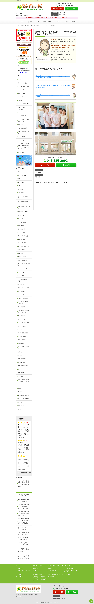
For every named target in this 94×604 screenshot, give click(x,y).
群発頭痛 (20, 189)
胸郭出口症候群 (22, 339)
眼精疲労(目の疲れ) (23, 260)
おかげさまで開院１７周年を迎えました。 (23, 528)
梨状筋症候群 (21, 229)
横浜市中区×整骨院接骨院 (24, 70)
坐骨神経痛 (21, 225)
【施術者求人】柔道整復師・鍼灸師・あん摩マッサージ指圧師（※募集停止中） (23, 146)
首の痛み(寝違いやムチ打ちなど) (24, 207)
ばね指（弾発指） (22, 336)
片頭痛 (20, 185)
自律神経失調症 (22, 242)
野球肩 (20, 329)
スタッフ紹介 (21, 90)
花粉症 (20, 355)
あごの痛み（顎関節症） (23, 202)
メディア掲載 (21, 136)
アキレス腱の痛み (22, 326)
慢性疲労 (20, 391)
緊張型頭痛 (21, 182)
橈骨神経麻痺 (21, 362)
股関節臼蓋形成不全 (23, 365)
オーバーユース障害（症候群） (23, 302)
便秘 (19, 388)
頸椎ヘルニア (21, 215)
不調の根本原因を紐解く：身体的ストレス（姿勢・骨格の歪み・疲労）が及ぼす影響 (23, 521)
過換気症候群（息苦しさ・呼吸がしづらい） (23, 380)
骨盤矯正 (20, 402)
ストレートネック (22, 268)
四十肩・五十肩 (22, 256)
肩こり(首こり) (22, 175)
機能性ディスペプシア (23, 287)
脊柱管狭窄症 (21, 249)
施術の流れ (21, 96)
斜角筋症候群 (21, 291)
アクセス (59, 21)
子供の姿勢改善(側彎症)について (23, 280)
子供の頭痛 (21, 192)
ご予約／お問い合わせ (71, 21)
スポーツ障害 (21, 319)
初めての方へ (21, 93)
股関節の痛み (21, 239)
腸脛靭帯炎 (21, 352)
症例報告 (20, 124)
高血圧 (20, 369)
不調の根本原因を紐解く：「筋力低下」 (23, 500)
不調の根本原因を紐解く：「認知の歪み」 (23, 495)
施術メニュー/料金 (34, 21)
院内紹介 (20, 100)
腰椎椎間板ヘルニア (23, 211)
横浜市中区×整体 (24, 69)
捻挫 (19, 409)
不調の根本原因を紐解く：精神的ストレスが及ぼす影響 (23, 513)
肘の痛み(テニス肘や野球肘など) (24, 264)
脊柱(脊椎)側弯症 (22, 376)
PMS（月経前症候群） (24, 333)
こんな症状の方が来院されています (23, 120)
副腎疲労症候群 (22, 358)
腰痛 (19, 171)
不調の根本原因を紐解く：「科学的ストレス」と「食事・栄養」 (23, 506)
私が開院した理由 (22, 128)
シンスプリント (22, 275)
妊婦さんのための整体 (23, 398)
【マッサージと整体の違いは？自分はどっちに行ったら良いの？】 (23, 557)
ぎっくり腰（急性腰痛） (23, 196)
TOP (22, 21)
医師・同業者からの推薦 (23, 132)
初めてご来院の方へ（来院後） (23, 108)
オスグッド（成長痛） (23, 322)
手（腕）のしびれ (22, 222)
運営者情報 (21, 152)
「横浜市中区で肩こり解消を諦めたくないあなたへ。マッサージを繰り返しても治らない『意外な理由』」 (23, 536)
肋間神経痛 (21, 372)
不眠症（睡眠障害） (23, 298)
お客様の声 (23, 25)
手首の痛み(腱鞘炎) (23, 236)
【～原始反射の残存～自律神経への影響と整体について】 (23, 550)
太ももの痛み (21, 232)
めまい (20, 384)
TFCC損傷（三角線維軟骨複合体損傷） (23, 311)
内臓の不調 (21, 405)
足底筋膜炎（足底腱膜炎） (23, 347)
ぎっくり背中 (21, 294)
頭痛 (19, 178)
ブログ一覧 (21, 140)
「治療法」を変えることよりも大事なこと (23, 543)
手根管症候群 (21, 307)
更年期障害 (21, 343)
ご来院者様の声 (47, 21)
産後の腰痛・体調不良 (23, 395)
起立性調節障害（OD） (24, 246)
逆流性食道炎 (21, 284)
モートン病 (21, 272)
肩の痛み (20, 253)
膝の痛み (20, 218)
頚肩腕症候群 (21, 315)
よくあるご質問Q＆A (23, 103)
